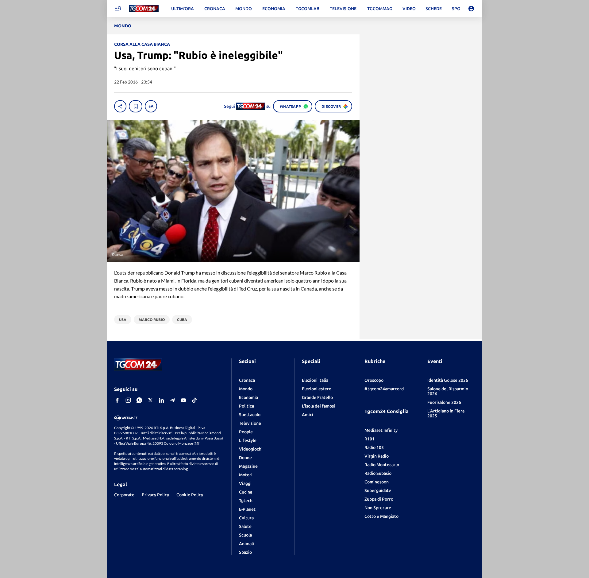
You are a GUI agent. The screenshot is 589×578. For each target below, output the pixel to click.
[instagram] (128, 400)
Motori (245, 474)
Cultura (246, 517)
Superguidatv (377, 490)
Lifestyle (247, 440)
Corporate (124, 494)
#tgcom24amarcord (384, 388)
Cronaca (247, 380)
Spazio (245, 552)
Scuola (245, 535)
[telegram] (172, 400)
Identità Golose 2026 (447, 380)
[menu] (118, 8)
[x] (150, 400)
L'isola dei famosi (318, 406)
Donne (245, 457)
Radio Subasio (377, 473)
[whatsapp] (139, 400)
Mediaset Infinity (381, 430)
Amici (307, 414)
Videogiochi (251, 449)
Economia (248, 397)
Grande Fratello (317, 397)
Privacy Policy (155, 494)
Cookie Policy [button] (189, 494)
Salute (245, 526)
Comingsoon (376, 481)
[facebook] (117, 400)
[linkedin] (161, 400)
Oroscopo (373, 380)
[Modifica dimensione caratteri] (151, 106)
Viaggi (245, 483)
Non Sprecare (377, 507)
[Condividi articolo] (120, 106)
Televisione (250, 423)
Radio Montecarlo (381, 464)
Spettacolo (249, 414)
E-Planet (247, 509)
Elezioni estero (316, 388)
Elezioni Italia (315, 380)
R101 (369, 438)
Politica (246, 406)
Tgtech (245, 500)
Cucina (245, 492)
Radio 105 (374, 447)
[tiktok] (194, 400)
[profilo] (471, 8)
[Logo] (144, 9)
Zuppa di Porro (378, 499)
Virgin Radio (376, 456)
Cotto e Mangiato (381, 516)
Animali (246, 543)
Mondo (245, 388)
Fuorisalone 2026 (444, 402)
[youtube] (183, 400)
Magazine (248, 466)
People (246, 431)
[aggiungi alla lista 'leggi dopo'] (135, 106)
